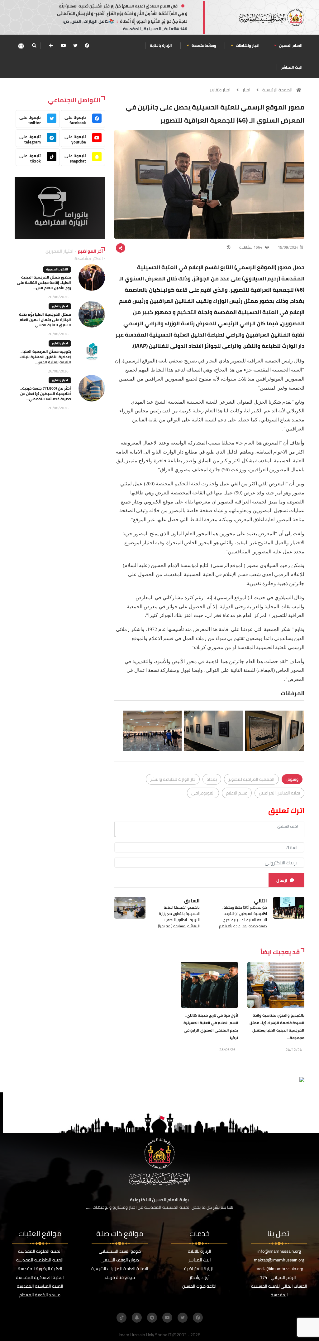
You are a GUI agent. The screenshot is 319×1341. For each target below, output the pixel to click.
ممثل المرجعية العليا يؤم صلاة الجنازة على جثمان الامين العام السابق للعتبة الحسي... (45, 319)
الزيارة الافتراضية (199, 1269)
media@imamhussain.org (279, 1269)
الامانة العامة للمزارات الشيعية (119, 1269)
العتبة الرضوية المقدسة (40, 1269)
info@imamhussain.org (279, 1251)
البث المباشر (291, 67)
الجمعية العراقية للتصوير (251, 779)
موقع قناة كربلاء (119, 1277)
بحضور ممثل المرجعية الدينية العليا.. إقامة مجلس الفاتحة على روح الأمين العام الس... (44, 282)
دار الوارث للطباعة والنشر (172, 779)
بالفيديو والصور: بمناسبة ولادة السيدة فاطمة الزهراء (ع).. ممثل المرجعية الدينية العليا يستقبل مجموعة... (277, 1026)
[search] (34, 45)
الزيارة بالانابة (161, 45)
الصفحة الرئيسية (277, 90)
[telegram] (152, 1318)
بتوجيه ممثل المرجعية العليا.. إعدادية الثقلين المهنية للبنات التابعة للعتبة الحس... (45, 357)
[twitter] (75, 45)
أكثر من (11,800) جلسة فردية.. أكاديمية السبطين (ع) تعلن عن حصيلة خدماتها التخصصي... (45, 393)
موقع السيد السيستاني (120, 1251)
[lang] (21, 45)
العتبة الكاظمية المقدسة (40, 1260)
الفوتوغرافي (203, 793)
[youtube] (63, 45)
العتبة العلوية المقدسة (40, 1251)
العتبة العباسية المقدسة (40, 1286)
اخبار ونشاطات (247, 45)
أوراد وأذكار (199, 1277)
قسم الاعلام (236, 793)
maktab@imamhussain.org (279, 1260)
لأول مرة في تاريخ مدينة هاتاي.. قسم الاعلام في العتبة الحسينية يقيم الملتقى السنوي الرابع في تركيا (210, 1026)
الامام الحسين (290, 45)
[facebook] (87, 45)
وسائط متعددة (203, 45)
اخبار (246, 90)
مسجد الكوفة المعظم (39, 1295)
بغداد (212, 779)
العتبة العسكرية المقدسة (40, 1277)
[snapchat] (137, 1318)
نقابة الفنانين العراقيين (279, 793)
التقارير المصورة (57, 269)
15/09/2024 (288, 247)
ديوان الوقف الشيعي (120, 1260)
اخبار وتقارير (220, 90)
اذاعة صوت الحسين (199, 1286)
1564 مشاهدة (251, 247)
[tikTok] (121, 1318)
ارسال (281, 880)
